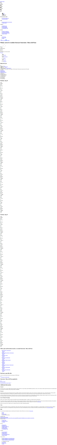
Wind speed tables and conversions (7, 22)
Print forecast (3, 68)
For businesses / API (5, 28)
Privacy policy (4, 37)
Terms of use (4, 36)
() (2, 71)
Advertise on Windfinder (5, 32)
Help (4, 13)
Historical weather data (5, 31)
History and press (4, 26)
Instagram (13, 439)
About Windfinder (4, 27)
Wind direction (2, 70)
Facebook (8, 40)
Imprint (3, 38)
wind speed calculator (50, 407)
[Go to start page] (0, 0)
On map (2, 52)
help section (39, 401)
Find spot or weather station (5, 377)
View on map (4, 40)
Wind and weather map (5, 18)
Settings (5, 15)
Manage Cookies (4, 33)
